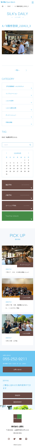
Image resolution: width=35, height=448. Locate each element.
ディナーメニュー (11, 115)
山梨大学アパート (12, 137)
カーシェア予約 (11, 205)
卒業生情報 (9, 122)
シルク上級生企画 (11, 108)
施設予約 (9, 185)
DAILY (9, 6)
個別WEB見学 (17, 402)
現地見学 (17, 395)
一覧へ (17, 70)
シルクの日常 (10, 100)
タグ (4, 137)
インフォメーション (11, 93)
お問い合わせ (17, 369)
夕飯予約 (9, 195)
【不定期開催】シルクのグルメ (15, 86)
